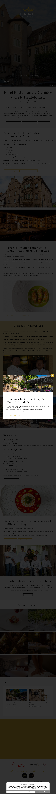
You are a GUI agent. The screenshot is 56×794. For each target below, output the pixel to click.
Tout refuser (14, 791)
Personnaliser (28, 791)
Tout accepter (42, 791)
